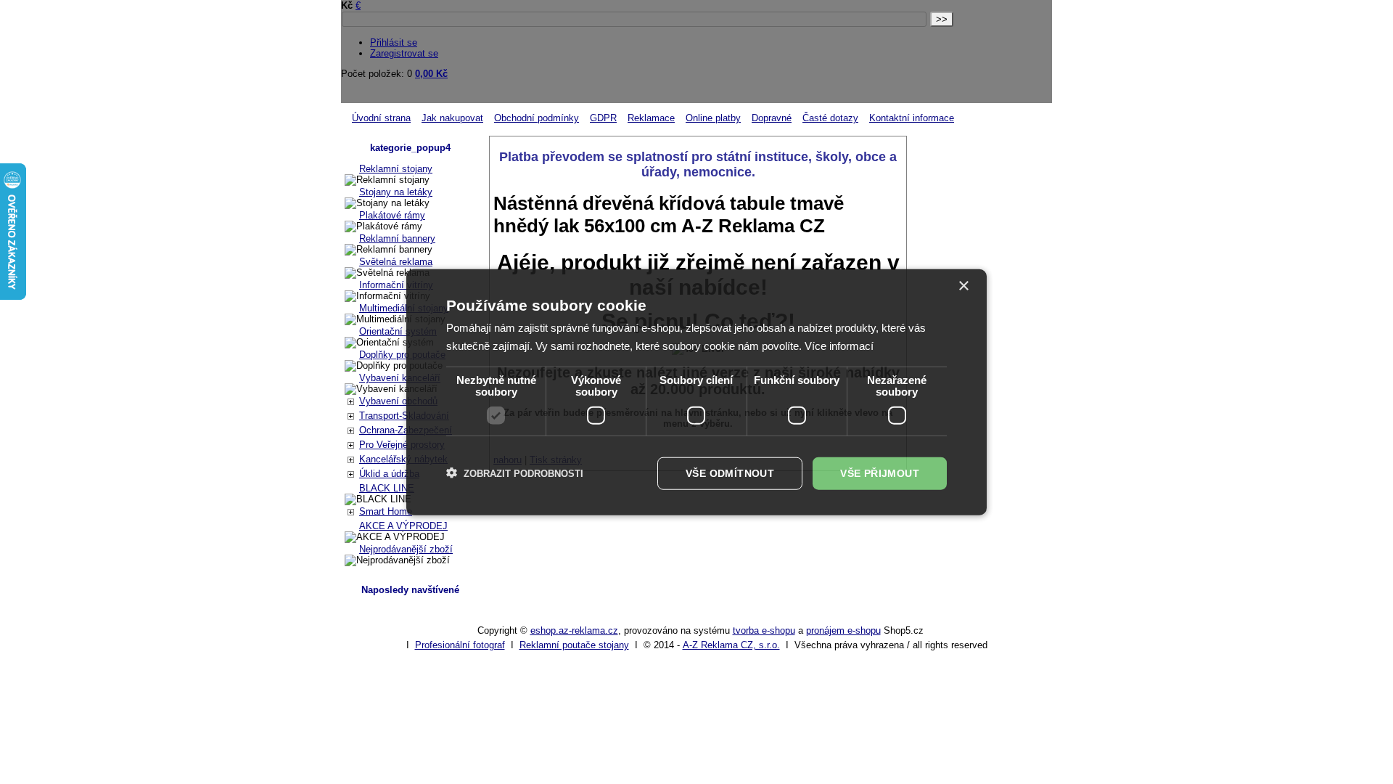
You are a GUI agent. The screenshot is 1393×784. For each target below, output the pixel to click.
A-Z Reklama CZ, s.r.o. (731, 645)
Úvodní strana (381, 118)
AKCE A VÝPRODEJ (403, 525)
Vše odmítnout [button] (730, 473)
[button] (514, 473)
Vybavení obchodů (398, 401)
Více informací (839, 346)
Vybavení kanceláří (399, 377)
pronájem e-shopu (843, 630)
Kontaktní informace (911, 118)
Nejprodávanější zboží (406, 549)
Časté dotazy (830, 118)
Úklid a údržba (389, 473)
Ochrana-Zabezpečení (405, 430)
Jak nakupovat (452, 118)
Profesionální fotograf (460, 645)
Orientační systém (398, 331)
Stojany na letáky (395, 192)
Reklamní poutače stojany (574, 645)
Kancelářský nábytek (403, 459)
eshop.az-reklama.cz (574, 630)
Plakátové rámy (392, 215)
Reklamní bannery (397, 238)
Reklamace (651, 118)
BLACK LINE (386, 488)
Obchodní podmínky (536, 118)
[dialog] (696, 392)
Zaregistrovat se (404, 53)
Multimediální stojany (403, 308)
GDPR (603, 118)
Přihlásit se (393, 42)
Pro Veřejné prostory (402, 444)
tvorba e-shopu (764, 630)
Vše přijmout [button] (879, 473)
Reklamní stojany (395, 168)
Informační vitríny (396, 284)
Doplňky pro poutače (402, 354)
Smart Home (385, 511)
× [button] (963, 286)
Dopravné (772, 118)
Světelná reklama (395, 261)
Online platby (713, 118)
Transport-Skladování (404, 415)
